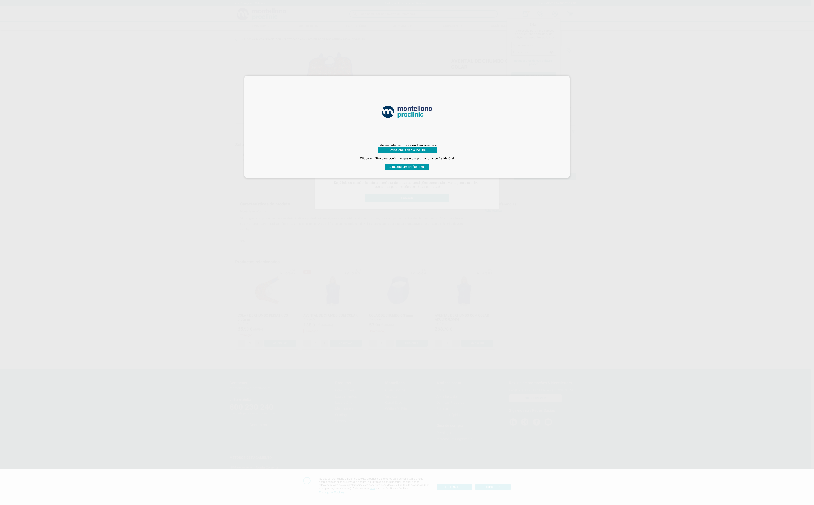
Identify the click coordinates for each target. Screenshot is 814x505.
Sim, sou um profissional (407, 167)
